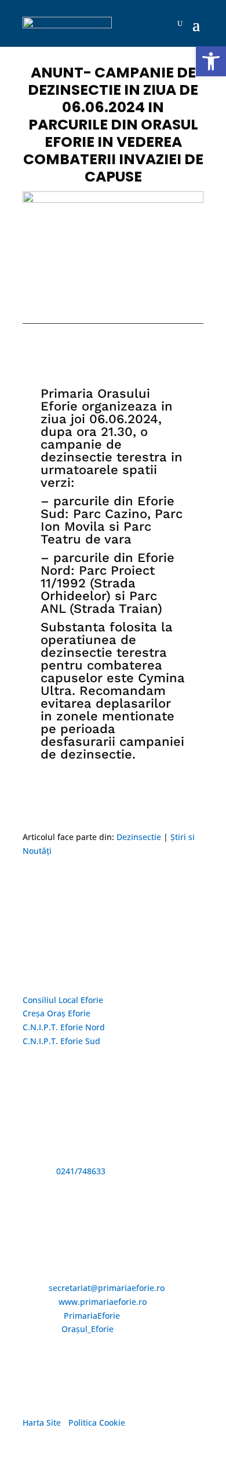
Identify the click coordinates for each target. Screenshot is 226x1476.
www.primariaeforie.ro (103, 1301)
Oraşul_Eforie (87, 1328)
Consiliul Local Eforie (63, 999)
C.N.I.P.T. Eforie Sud (61, 1040)
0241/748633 (80, 1171)
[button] (211, 61)
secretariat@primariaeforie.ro (107, 1287)
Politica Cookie (96, 1422)
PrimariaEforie (92, 1315)
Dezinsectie (138, 836)
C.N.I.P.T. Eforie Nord (64, 1027)
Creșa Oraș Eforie (56, 1013)
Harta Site (42, 1422)
